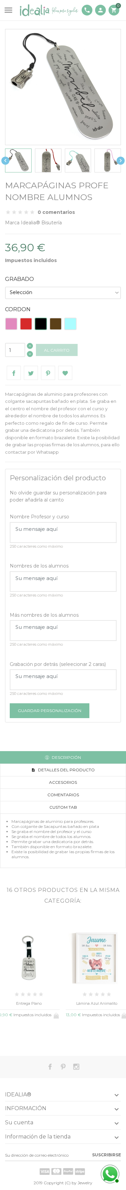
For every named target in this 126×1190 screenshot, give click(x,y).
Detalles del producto (66, 769)
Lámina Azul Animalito (96, 1003)
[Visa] (45, 1171)
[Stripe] (80, 1171)
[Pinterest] (48, 373)
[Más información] (40, 1037)
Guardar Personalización (49, 710)
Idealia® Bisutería (41, 223)
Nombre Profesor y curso (39, 517)
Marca (12, 223)
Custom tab (63, 807)
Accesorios (63, 782)
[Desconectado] (109, 1173)
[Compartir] (14, 373)
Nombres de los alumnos (39, 566)
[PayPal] (68, 1171)
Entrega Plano (29, 1003)
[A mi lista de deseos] (65, 373)
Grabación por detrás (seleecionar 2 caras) (58, 664)
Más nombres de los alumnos (44, 615)
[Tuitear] (31, 373)
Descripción (66, 757)
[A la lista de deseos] (29, 1038)
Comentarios (63, 794)
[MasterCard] (56, 1171)
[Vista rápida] (17, 1038)
